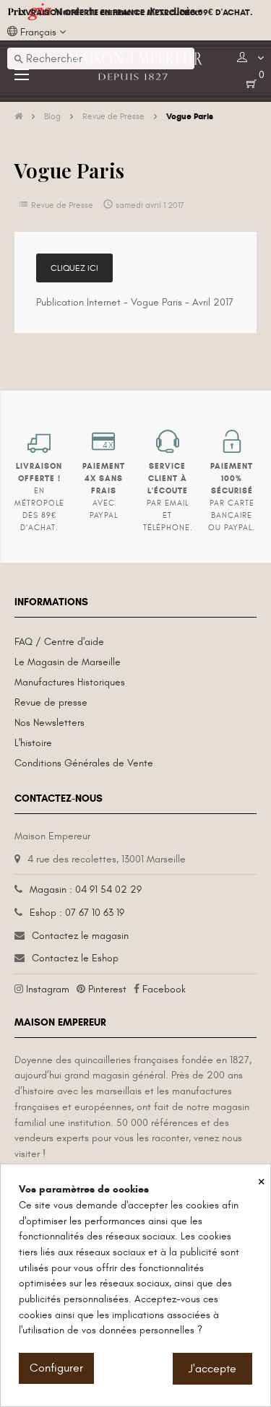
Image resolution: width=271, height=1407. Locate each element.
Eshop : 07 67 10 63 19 (77, 912)
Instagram (47, 989)
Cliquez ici (74, 268)
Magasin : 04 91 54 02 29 (86, 889)
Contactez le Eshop (75, 958)
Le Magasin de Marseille (67, 662)
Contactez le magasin (80, 936)
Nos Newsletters (49, 723)
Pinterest (107, 989)
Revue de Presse (62, 205)
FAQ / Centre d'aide (59, 642)
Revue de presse (50, 702)
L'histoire (33, 743)
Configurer (56, 1367)
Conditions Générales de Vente (83, 763)
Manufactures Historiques (69, 682)
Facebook (164, 989)
